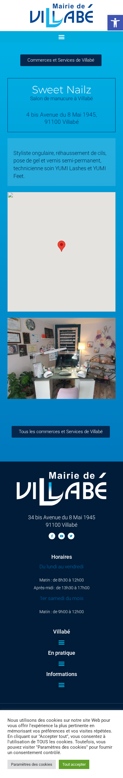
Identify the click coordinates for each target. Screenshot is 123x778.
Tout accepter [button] (74, 764)
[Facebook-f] (52, 536)
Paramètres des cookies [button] (31, 764)
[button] (115, 23)
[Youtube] (61, 536)
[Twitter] (71, 536)
